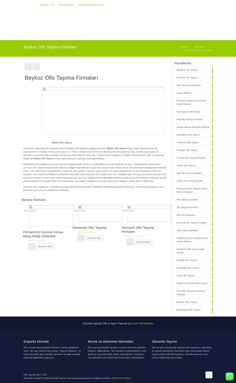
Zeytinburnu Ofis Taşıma (188, 135)
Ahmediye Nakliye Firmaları (189, 119)
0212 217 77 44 (47, 5)
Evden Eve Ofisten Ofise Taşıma (192, 283)
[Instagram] (206, 4)
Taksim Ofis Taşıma (186, 165)
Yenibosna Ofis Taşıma (187, 142)
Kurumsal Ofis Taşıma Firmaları (191, 223)
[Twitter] (202, 4)
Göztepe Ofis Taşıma (187, 260)
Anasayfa (183, 47)
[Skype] (193, 4)
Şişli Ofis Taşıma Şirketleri (189, 173)
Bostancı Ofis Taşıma (187, 302)
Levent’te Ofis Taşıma (187, 77)
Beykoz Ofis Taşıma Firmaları (198, 50)
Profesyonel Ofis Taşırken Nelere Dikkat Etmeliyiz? (192, 190)
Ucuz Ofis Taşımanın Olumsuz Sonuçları (191, 293)
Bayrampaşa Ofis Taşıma (188, 310)
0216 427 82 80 (66, 5)
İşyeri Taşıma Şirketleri (187, 230)
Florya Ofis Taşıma (186, 275)
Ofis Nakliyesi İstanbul (187, 199)
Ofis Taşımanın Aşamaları (189, 85)
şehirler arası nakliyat (121, 378)
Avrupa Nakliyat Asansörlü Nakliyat (193, 127)
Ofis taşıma (200, 47)
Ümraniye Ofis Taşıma (89, 227)
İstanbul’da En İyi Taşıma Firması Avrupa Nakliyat (192, 240)
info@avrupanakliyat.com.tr (91, 5)
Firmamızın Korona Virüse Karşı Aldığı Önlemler (192, 102)
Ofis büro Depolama (186, 215)
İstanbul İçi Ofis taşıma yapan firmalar (191, 251)
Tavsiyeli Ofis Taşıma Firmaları (191, 158)
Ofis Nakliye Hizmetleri (187, 207)
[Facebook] (197, 4)
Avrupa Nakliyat (184, 93)
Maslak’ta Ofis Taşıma (187, 70)
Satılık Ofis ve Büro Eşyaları (190, 181)
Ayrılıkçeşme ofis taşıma (188, 112)
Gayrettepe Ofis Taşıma (188, 268)
